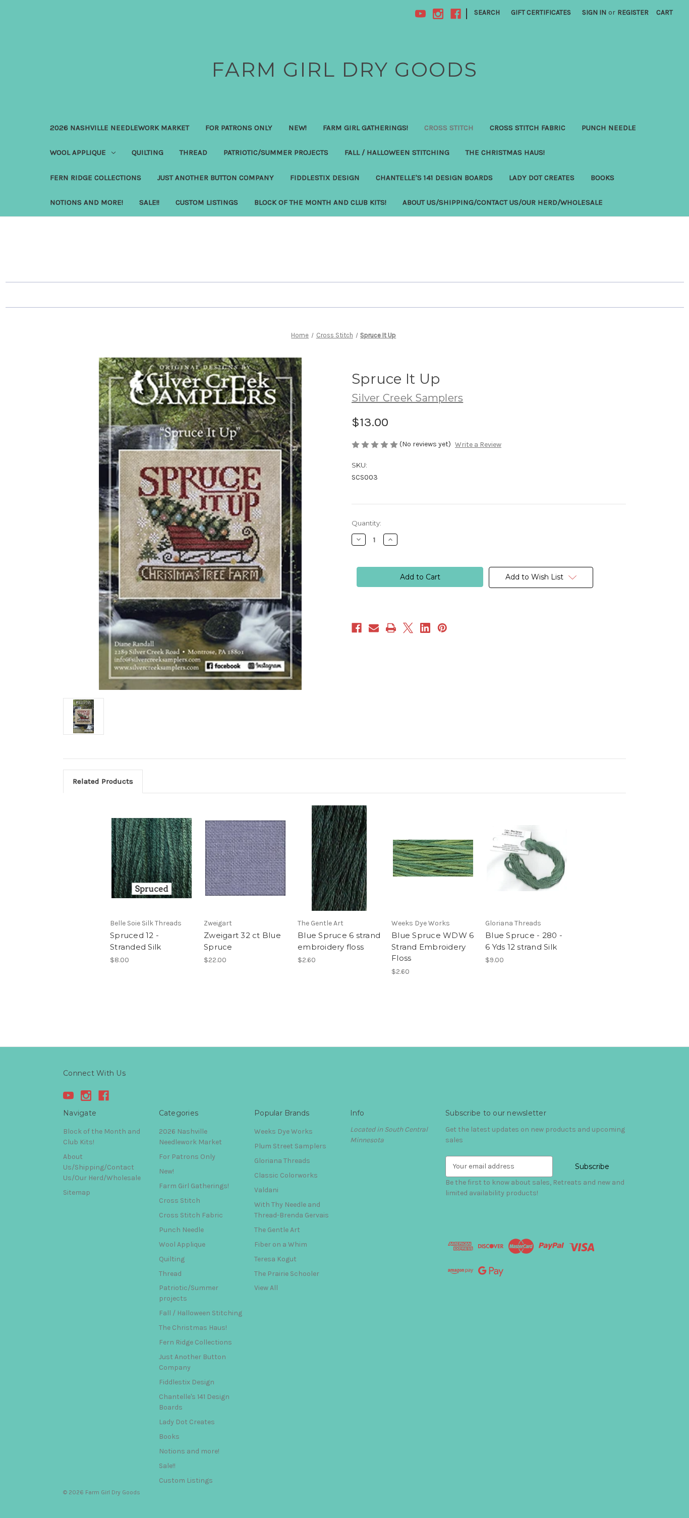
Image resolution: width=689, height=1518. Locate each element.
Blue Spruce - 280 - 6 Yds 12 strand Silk (523, 941)
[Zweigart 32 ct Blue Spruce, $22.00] (245, 858)
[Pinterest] (442, 628)
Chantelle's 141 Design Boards (434, 177)
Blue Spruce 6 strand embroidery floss (339, 941)
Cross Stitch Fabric (527, 127)
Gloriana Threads (282, 1160)
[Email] (374, 628)
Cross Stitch (449, 127)
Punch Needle (609, 127)
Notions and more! (86, 202)
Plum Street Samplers (290, 1146)
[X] (408, 628)
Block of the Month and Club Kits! (320, 202)
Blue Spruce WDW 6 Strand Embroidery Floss (432, 946)
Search (487, 12)
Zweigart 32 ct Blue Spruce (242, 941)
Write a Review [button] (478, 444)
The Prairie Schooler (286, 1273)
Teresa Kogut (275, 1259)
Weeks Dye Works (283, 1131)
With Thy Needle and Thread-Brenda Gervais (291, 1209)
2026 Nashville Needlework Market (119, 127)
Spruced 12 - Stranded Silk (135, 941)
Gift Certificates (541, 12)
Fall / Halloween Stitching (396, 152)
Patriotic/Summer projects (275, 152)
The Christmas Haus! (505, 152)
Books (602, 177)
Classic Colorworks (286, 1175)
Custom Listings (207, 202)
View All (266, 1287)
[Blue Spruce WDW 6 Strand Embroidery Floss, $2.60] (433, 858)
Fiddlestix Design (325, 177)
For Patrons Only (238, 127)
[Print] (391, 628)
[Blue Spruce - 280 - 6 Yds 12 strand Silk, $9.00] (527, 858)
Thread (193, 152)
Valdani (266, 1190)
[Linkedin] (425, 628)
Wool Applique (78, 152)
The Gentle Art (277, 1229)
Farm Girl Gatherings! (365, 127)
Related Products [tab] (103, 781)
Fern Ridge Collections (95, 177)
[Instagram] (438, 14)
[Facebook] (455, 14)
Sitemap (76, 1192)
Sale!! (149, 202)
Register (633, 12)
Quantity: (366, 523)
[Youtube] (420, 14)
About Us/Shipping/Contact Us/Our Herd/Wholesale (503, 202)
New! (298, 127)
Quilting (147, 152)
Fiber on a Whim (280, 1244)
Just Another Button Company (215, 177)
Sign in (594, 12)
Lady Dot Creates (542, 177)
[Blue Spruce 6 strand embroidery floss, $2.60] (339, 858)
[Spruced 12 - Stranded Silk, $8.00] (151, 858)
